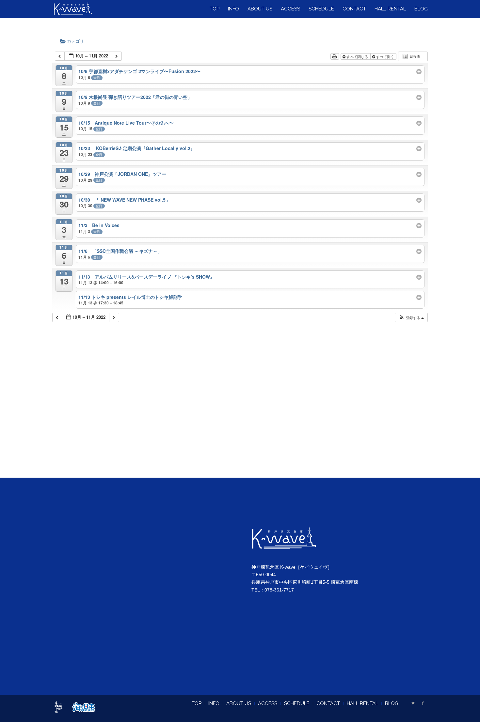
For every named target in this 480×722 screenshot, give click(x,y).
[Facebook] (423, 703)
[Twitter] (413, 703)
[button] (411, 317)
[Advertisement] (240, 408)
